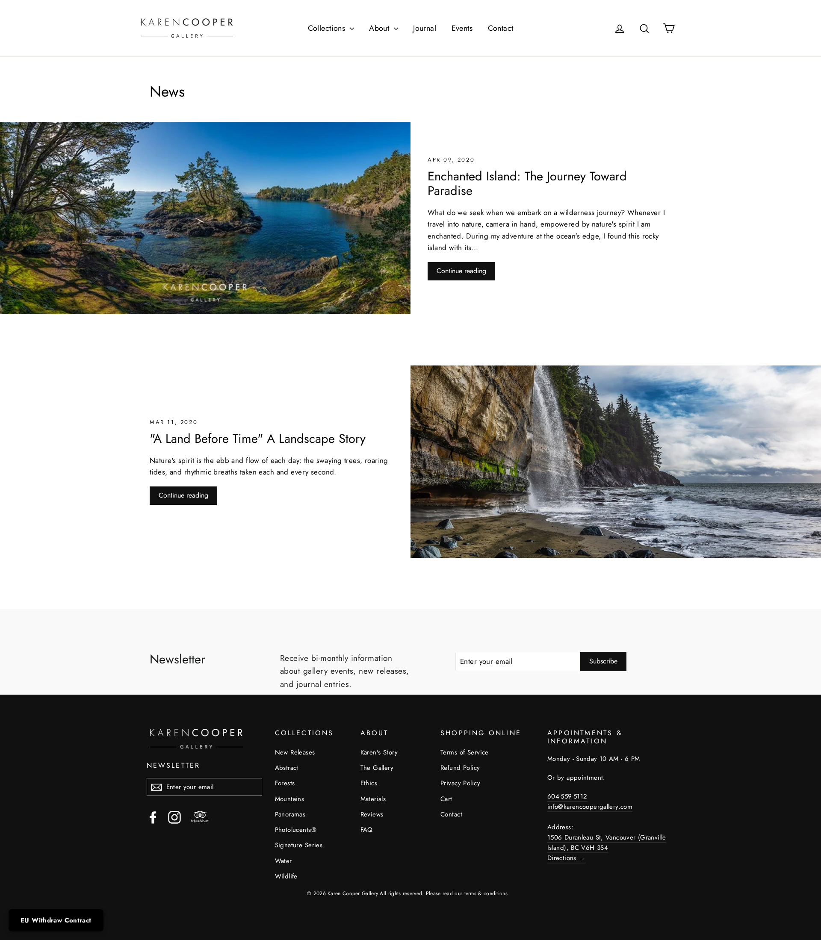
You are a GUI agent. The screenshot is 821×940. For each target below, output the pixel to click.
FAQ (366, 829)
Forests (285, 783)
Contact (501, 28)
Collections (328, 28)
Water (283, 861)
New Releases (295, 752)
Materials (373, 799)
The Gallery (377, 767)
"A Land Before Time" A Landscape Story (258, 439)
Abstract (286, 767)
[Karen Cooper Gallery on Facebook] (153, 817)
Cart (446, 799)
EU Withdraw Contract (56, 920)
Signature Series (299, 845)
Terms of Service (464, 752)
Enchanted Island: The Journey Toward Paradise (527, 183)
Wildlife (286, 876)
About (380, 28)
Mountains (289, 799)
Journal (424, 28)
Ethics (369, 783)
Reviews (372, 814)
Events (462, 28)
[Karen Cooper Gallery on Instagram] (174, 817)
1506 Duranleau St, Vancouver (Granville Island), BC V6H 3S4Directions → (606, 848)
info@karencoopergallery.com (589, 806)
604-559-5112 (567, 796)
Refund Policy (460, 767)
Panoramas (290, 814)
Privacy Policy (460, 783)
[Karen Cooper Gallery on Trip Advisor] (200, 817)
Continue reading (461, 271)
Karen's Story (379, 752)
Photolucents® (296, 829)
